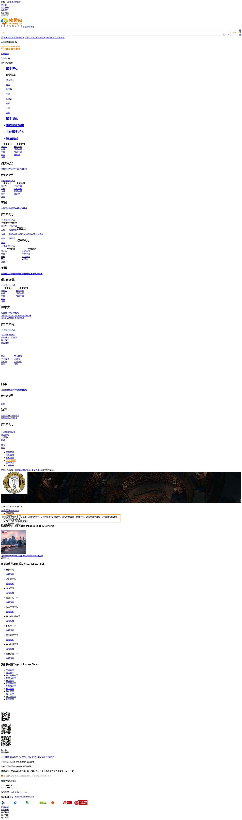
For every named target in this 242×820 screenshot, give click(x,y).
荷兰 (3, 343)
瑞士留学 (10, 694)
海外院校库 (11, 460)
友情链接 (50, 757)
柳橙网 (18, 470)
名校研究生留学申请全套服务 (14, 169)
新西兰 (9, 89)
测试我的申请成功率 (10, 511)
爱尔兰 (8, 335)
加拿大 (9, 99)
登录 (11, 2)
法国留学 (10, 699)
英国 (8, 85)
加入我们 (32, 757)
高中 (3, 155)
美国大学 (36, 470)
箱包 (3, 448)
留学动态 (10, 463)
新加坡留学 (59, 37)
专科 (3, 152)
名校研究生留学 (14, 208)
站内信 (4, 5)
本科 (3, 149)
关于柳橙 (5, 757)
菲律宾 (17, 359)
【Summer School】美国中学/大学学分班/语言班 (22, 556)
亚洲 (8, 108)
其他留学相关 (15, 131)
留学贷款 (12, 118)
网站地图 (41, 757)
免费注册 (17, 2)
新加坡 (4, 361)
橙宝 (3, 445)
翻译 (3, 440)
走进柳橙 (10, 465)
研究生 (4, 147)
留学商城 (10, 452)
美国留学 (20, 37)
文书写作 (5, 437)
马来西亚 (18, 356)
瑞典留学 (10, 691)
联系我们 (14, 757)
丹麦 (7, 337)
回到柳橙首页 (29, 27)
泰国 (3, 364)
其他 (8, 113)
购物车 (4, 10)
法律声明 (23, 757)
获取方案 (10, 455)
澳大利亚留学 (10, 37)
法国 (3, 335)
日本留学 (10, 689)
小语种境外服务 (8, 432)
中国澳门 (18, 361)
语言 (3, 157)
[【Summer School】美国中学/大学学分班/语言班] (13, 553)
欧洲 (8, 103)
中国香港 (50, 37)
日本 (3, 356)
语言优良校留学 (14, 390)
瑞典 (3, 337)
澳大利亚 (10, 80)
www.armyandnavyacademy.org (29, 513)
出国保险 (5, 435)
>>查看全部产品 (8, 181)
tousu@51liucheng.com (24, 797)
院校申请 (18, 149)
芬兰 (7, 340)
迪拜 (3, 404)
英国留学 (10, 673)
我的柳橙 (5, 7)
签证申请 (18, 152)
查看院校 (10, 574)
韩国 (16, 364)
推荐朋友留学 (15, 125)
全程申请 (18, 147)
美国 (8, 94)
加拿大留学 (40, 37)
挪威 (7, 343)
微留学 (17, 155)
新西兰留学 (30, 37)
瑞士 (3, 340)
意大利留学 (11, 697)
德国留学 (10, 681)
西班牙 (14, 337)
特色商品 (12, 138)
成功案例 (10, 457)
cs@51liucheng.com (19, 792)
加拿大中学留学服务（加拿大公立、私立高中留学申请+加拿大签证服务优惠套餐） (16, 315)
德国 (13, 335)
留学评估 (12, 68)
